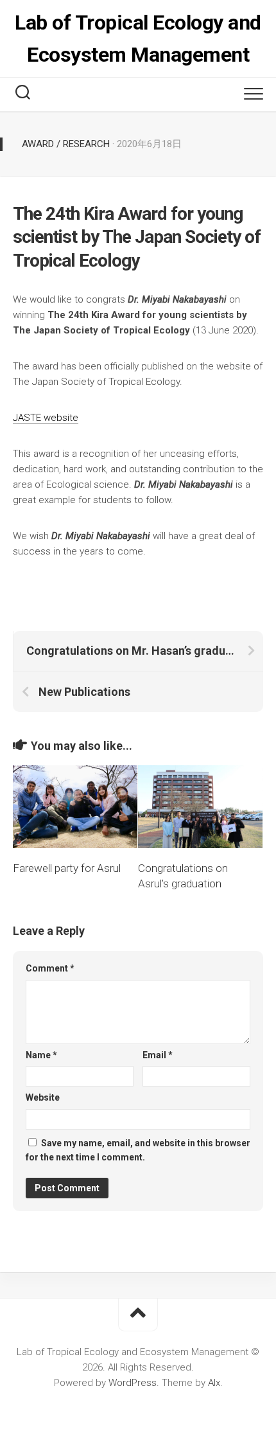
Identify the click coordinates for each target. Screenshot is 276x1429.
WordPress (132, 1383)
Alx (214, 1383)
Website (43, 1097)
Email (157, 1055)
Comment (50, 968)
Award (38, 144)
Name (41, 1055)
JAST (24, 417)
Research (86, 144)
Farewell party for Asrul (67, 868)
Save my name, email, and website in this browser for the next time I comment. (138, 1150)
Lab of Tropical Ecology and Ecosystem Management (138, 38)
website (59, 417)
